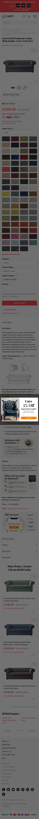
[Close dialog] (37, 399)
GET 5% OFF (28, 417)
